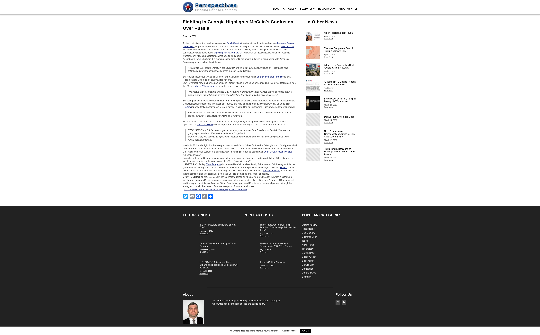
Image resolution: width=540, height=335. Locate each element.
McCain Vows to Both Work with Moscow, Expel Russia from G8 (215, 189)
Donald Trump (309, 273)
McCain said (287, 46)
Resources (325, 9)
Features (306, 9)
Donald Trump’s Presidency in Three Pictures (218, 244)
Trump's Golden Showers (272, 262)
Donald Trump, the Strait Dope (339, 117)
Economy (306, 277)
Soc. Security (308, 233)
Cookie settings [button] (289, 331)
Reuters (187, 107)
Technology (307, 249)
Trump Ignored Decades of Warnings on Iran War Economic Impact (340, 151)
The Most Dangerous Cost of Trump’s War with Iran (338, 49)
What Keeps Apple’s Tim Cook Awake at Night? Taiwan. (339, 66)
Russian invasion (271, 170)
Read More (328, 39)
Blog (276, 9)
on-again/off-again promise (270, 77)
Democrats (307, 269)
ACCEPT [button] (305, 331)
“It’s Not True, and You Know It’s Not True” (217, 226)
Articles (288, 9)
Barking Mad (308, 253)
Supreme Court (309, 237)
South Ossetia (234, 43)
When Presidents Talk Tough (338, 33)
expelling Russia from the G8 (228, 52)
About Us (345, 9)
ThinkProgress (213, 164)
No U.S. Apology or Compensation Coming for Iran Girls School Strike (339, 134)
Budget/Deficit (309, 257)
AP (200, 59)
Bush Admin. (308, 261)
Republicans (308, 229)
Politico (283, 167)
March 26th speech (204, 86)
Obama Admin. (309, 225)
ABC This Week (205, 124)
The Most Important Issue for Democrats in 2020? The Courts (276, 244)
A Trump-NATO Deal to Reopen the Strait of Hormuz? (340, 83)
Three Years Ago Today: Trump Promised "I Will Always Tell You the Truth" (278, 227)
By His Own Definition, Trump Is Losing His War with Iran (340, 100)
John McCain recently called (278, 152)
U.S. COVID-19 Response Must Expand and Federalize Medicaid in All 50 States (219, 265)
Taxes (305, 241)
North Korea (308, 245)
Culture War (308, 265)
